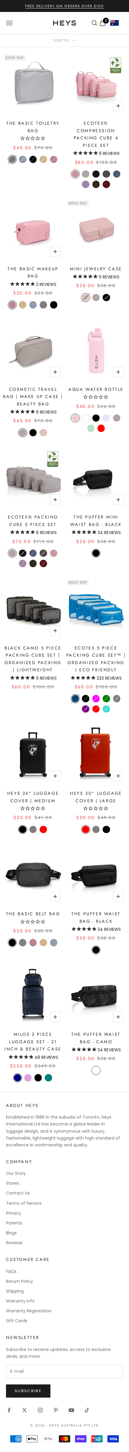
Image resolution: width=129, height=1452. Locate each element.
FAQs (11, 1271)
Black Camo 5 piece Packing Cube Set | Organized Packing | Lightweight (33, 659)
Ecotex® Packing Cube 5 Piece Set (33, 520)
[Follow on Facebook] (9, 1410)
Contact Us (18, 1193)
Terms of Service (24, 1203)
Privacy (13, 1213)
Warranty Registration (29, 1311)
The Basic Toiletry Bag (33, 126)
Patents (14, 1223)
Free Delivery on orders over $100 (64, 6)
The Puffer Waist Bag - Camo (95, 1037)
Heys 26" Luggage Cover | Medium (33, 796)
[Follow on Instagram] (40, 1410)
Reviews (14, 1243)
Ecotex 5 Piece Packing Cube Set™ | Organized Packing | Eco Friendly (96, 659)
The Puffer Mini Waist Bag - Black (96, 520)
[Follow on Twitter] (25, 1410)
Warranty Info (20, 1301)
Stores (12, 1183)
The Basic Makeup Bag (33, 272)
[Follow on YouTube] (71, 1410)
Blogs (11, 1233)
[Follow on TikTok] (87, 1410)
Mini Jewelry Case (96, 269)
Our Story (16, 1173)
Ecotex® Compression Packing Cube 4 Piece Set (96, 134)
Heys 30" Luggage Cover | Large (96, 796)
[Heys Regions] (116, 24)
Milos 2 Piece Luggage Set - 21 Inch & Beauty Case (33, 1041)
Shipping (15, 1291)
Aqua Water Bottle (96, 389)
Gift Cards (16, 1321)
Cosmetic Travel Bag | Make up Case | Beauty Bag (33, 396)
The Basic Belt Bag (33, 914)
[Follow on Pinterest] (56, 1410)
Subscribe (28, 1391)
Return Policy (19, 1281)
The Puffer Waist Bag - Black (95, 917)
